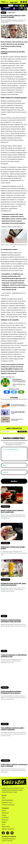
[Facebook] (7, 392)
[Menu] (25, 6)
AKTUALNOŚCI (5, 506)
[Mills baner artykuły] (14, 7)
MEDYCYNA (4, 687)
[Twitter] (14, 392)
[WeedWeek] (14, 2)
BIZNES (4, 616)
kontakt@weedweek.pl (8, 839)
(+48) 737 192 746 (7, 841)
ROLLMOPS (9, 369)
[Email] (21, 392)
